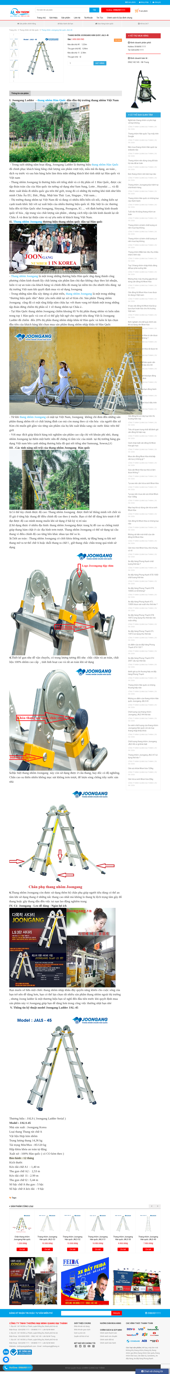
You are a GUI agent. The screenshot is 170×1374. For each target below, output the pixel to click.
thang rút (147, 1350)
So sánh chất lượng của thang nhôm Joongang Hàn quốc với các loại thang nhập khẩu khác (143, 728)
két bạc (145, 1348)
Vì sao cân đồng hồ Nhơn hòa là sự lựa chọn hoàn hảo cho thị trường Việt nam (142, 308)
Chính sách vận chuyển (108, 1336)
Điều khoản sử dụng (82, 1326)
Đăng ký (157, 2)
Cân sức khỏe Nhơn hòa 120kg (140, 768)
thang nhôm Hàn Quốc (51, 100)
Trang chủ (41, 18)
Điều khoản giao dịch (82, 1330)
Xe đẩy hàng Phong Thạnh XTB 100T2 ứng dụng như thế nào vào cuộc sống (142, 617)
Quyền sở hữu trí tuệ (81, 1336)
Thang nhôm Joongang (27, 221)
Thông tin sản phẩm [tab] (20, 93)
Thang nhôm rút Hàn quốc (29, 30)
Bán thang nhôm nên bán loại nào (142, 174)
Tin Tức (100, 18)
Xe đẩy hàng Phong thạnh (143, 1358)
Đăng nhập (144, 2)
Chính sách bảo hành (108, 1343)
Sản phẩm (65, 18)
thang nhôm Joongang (79, 293)
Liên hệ (77, 18)
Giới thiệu (53, 18)
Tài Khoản (88, 18)
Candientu (151, 1356)
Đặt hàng (99, 63)
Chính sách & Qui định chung (119, 18)
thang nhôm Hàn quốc (146, 1353)
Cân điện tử (142, 1356)
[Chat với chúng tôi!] (6, 1360)
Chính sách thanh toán (108, 1333)
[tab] (33, 92)
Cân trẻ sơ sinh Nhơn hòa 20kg (140, 779)
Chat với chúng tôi (153, 1371)
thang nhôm (138, 1350)
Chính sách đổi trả (107, 1340)
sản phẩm (131, 2)
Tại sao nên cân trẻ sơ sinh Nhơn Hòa (143, 483)
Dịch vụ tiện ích (79, 1333)
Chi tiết (22, 1249)
